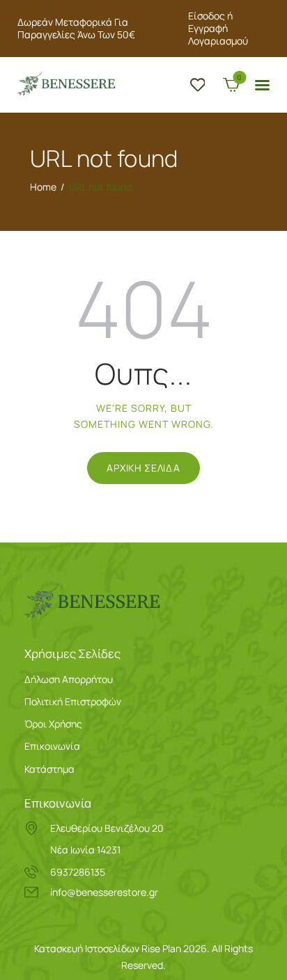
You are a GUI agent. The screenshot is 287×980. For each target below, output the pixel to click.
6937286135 (77, 871)
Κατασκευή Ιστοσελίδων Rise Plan (107, 948)
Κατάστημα (49, 769)
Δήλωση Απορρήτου (68, 679)
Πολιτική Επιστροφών (72, 701)
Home (43, 186)
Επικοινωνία (52, 746)
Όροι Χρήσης (53, 723)
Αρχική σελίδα (143, 467)
